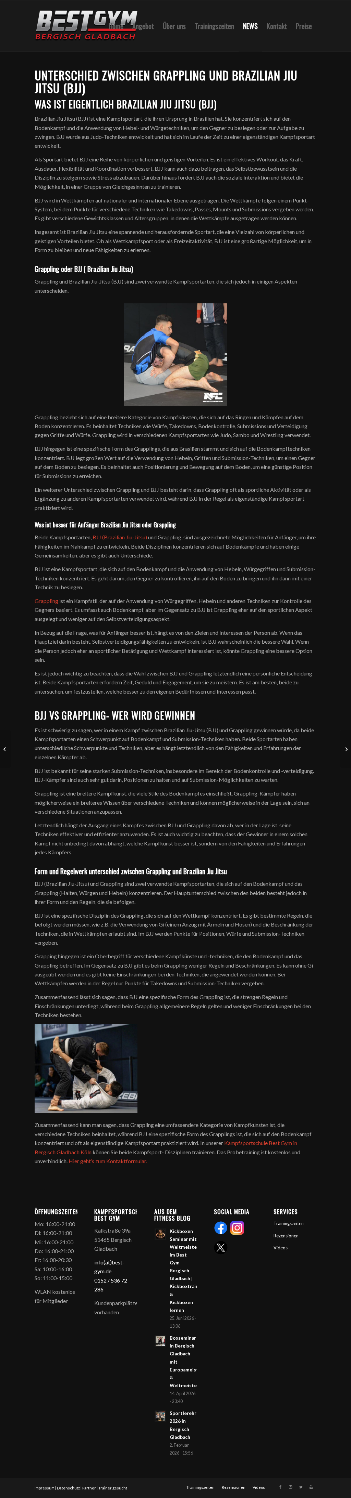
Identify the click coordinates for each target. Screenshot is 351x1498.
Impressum (45, 1488)
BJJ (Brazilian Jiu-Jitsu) (120, 537)
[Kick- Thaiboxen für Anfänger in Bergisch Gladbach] (5, 749)
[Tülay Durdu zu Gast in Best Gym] (345, 749)
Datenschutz (68, 1488)
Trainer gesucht (112, 1488)
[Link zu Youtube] (311, 1487)
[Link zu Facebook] (280, 1487)
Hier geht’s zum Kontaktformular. (108, 1161)
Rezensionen (286, 1235)
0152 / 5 (104, 1280)
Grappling (46, 600)
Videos (281, 1247)
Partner (89, 1488)
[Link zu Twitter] (301, 1487)
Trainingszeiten (289, 1223)
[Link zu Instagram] (291, 1487)
